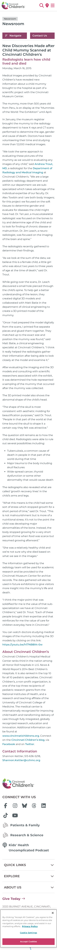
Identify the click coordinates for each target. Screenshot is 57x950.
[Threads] (34, 806)
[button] (41, 5)
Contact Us (39, 35)
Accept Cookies (28, 941)
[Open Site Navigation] (52, 5)
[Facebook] (5, 806)
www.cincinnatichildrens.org (20, 735)
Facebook (8, 744)
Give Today (11, 899)
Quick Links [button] (15, 865)
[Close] (52, 912)
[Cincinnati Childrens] (28, 783)
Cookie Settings (28, 932)
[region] (28, 928)
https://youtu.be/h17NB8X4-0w (22, 644)
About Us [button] (12, 887)
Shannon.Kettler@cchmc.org (21, 760)
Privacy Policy (30, 926)
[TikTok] (5, 815)
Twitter (29, 744)
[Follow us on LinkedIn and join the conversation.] (43, 806)
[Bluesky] (24, 806)
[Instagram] (15, 806)
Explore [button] (12, 876)
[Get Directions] (47, 5)
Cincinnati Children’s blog (27, 739)
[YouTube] (15, 815)
